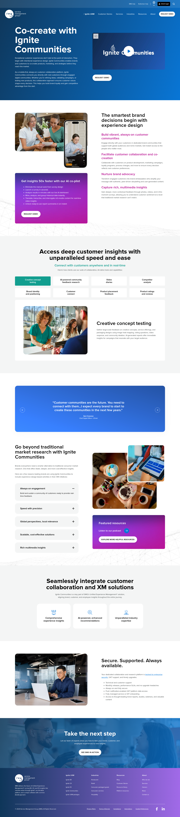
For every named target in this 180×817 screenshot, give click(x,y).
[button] (173, 4)
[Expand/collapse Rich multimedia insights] (73, 548)
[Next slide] (157, 410)
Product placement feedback (109, 292)
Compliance (117, 809)
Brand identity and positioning (33, 292)
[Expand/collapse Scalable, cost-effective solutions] (73, 535)
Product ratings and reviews (147, 292)
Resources (142, 14)
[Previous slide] (22, 410)
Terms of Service (104, 809)
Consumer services (97, 791)
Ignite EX (69, 787)
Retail (93, 783)
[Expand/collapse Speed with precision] (73, 508)
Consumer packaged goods (100, 787)
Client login (165, 4)
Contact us (145, 794)
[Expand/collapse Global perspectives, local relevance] (73, 521)
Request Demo (167, 14)
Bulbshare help (143, 4)
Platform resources (123, 791)
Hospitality (94, 794)
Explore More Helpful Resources (117, 539)
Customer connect (70, 292)
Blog (118, 780)
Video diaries (109, 281)
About (152, 14)
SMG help (132, 4)
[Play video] (129, 51)
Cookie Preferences (142, 809)
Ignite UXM (89, 14)
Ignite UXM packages (72, 794)
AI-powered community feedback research (71, 281)
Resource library (122, 787)
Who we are (146, 780)
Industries (130, 14)
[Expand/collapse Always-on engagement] (73, 488)
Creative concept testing (33, 281)
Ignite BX (69, 780)
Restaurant (94, 780)
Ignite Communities (72, 791)
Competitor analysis (147, 281)
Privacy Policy (91, 809)
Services (119, 14)
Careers (144, 787)
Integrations (128, 809)
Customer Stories (105, 14)
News (144, 791)
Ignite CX (69, 783)
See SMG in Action (90, 752)
